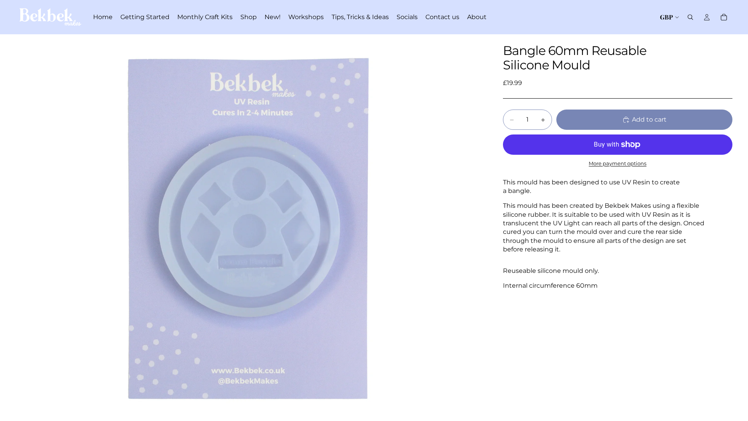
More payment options (617, 163)
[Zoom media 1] (250, 227)
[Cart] (723, 17)
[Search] (690, 17)
